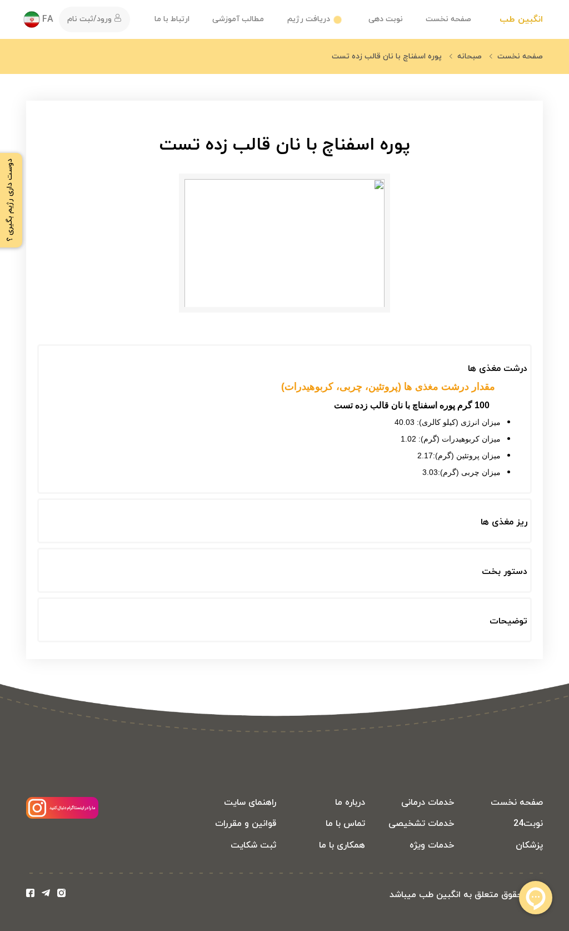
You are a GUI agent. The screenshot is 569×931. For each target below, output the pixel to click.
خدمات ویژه (432, 845)
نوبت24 (528, 824)
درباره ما (350, 802)
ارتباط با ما (171, 19)
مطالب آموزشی (238, 19)
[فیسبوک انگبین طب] (32, 894)
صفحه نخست (448, 19)
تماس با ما (345, 824)
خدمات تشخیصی (421, 824)
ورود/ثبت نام (90, 19)
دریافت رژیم (308, 19)
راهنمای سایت (250, 802)
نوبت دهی (385, 19)
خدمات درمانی (427, 802)
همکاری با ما (342, 845)
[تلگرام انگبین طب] (48, 894)
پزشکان (529, 845)
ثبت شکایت (253, 845)
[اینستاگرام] (62, 816)
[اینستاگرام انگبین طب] (61, 894)
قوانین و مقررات (245, 824)
